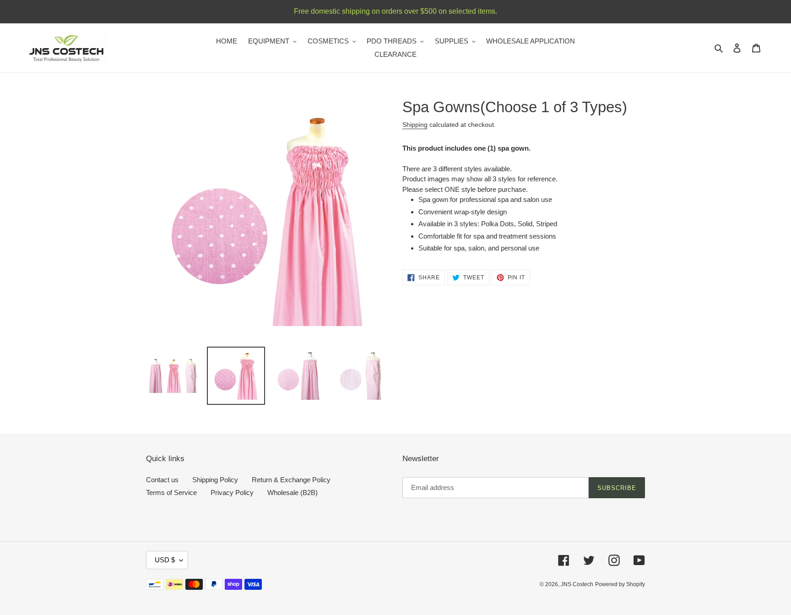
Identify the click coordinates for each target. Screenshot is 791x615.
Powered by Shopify (620, 584)
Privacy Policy (232, 492)
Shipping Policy (215, 480)
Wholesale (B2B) (292, 492)
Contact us (162, 480)
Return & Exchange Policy (291, 480)
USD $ (165, 560)
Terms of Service (171, 492)
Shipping (415, 124)
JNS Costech (577, 584)
